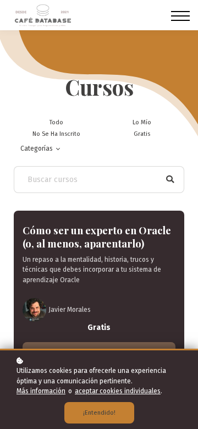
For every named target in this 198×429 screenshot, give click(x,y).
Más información (40, 391)
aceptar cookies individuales (118, 391)
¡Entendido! (99, 412)
